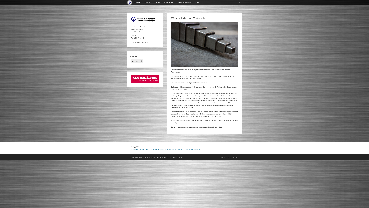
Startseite (137, 2)
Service (157, 2)
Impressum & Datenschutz (168, 149)
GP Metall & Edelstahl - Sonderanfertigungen (145, 149)
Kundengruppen (169, 2)
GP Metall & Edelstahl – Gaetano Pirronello (155, 157)
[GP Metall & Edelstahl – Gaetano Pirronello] (129, 2)
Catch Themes (233, 157)
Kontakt (197, 2)
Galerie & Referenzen (184, 2)
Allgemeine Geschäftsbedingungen (189, 149)
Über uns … (148, 2)
